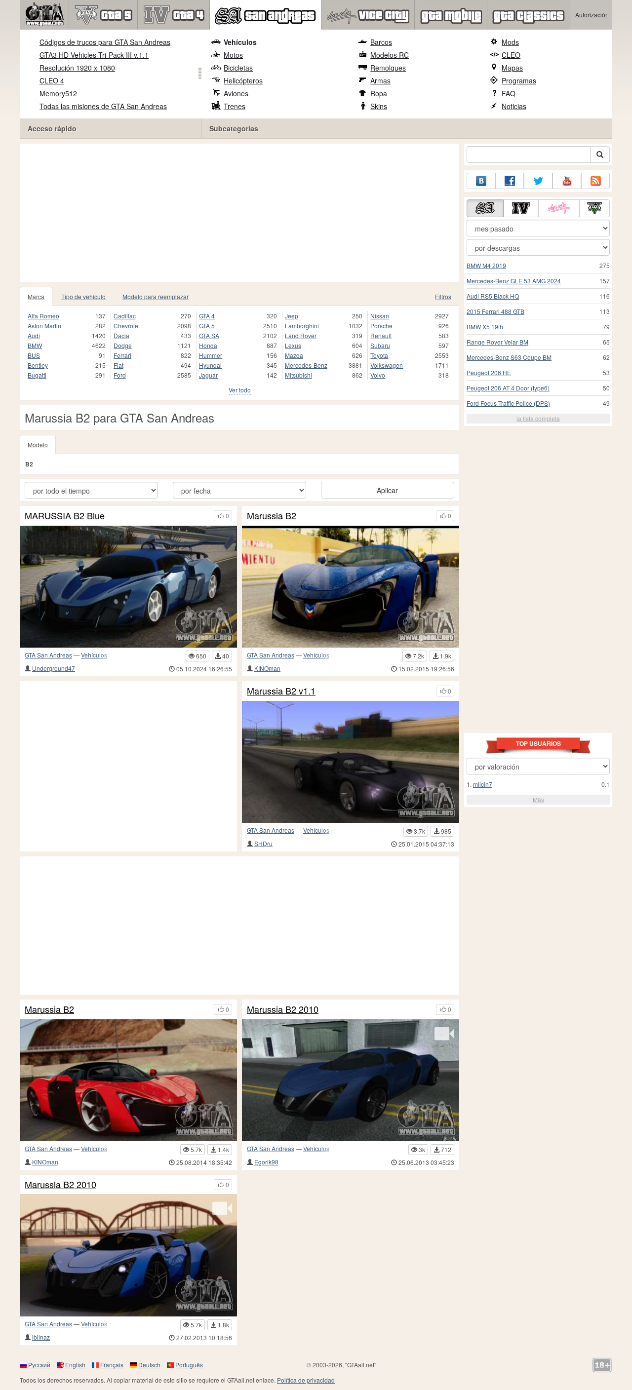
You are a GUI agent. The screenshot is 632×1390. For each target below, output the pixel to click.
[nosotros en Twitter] (538, 181)
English (75, 1364)
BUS (34, 355)
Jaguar (208, 375)
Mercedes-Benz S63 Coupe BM (509, 357)
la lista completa (538, 418)
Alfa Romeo (43, 315)
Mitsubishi (298, 375)
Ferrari (122, 355)
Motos (233, 55)
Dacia (121, 335)
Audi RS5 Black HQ (493, 296)
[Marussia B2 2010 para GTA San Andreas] (350, 1080)
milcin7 (482, 784)
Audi (34, 335)
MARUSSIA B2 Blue (65, 516)
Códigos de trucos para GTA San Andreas (105, 42)
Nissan (379, 315)
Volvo (377, 375)
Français (111, 1364)
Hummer (210, 355)
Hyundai (210, 365)
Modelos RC (389, 55)
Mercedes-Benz (306, 365)
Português (189, 1364)
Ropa (378, 93)
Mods (510, 42)
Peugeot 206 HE (489, 372)
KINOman (267, 668)
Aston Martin (44, 325)
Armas (380, 80)
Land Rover (300, 335)
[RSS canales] (595, 181)
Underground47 (53, 668)
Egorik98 (266, 1162)
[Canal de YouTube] (567, 181)
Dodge (123, 345)
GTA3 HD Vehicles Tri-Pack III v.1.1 (94, 55)
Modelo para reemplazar (155, 296)
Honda (208, 345)
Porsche (381, 325)
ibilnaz (41, 1337)
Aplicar (387, 490)
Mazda (294, 355)
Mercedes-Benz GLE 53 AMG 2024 (514, 280)
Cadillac (125, 315)
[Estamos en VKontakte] (481, 181)
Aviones (236, 93)
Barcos (381, 42)
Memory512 (58, 93)
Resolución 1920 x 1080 (77, 68)
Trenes (234, 106)
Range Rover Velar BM (497, 342)
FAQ (508, 93)
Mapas (512, 68)
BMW (35, 345)
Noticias (514, 106)
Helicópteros (243, 80)
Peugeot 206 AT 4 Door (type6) (508, 388)
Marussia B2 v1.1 (281, 691)
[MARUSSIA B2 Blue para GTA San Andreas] (128, 587)
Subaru (380, 345)
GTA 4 (207, 315)
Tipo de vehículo (83, 296)
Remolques (388, 68)
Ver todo (240, 390)
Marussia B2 (271, 516)
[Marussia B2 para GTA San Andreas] (350, 587)
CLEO (511, 55)
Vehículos (240, 42)
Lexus (293, 345)
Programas (519, 80)
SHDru (263, 843)
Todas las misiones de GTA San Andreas (103, 106)
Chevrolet (127, 325)
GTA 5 (207, 325)
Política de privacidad (306, 1380)
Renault (381, 335)
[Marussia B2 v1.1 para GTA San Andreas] (350, 762)
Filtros (443, 296)
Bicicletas (238, 68)
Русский (39, 1364)
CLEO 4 (52, 80)
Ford (120, 375)
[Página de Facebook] (509, 181)
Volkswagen (386, 365)
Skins (378, 106)
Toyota (379, 355)
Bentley (38, 365)
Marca (36, 296)
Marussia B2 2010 (282, 1009)
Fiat (118, 365)
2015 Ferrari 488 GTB (495, 311)
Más (538, 799)
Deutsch (149, 1364)
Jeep (291, 315)
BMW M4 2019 (486, 265)
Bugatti (37, 375)
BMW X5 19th (485, 326)
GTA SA (209, 335)
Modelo (38, 444)
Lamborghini (302, 325)
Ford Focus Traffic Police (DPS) (508, 403)
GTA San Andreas (48, 655)
